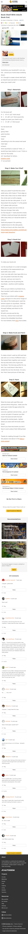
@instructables (8, 915)
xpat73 (7, 667)
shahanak (7, 721)
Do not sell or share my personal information (14, 928)
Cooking (4, 885)
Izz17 (6, 739)
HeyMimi (7, 598)
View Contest (14, 459)
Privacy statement (7, 926)
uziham (7, 689)
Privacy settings (17, 926)
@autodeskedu (7, 918)
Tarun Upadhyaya (9, 639)
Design (3, 881)
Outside (4, 890)
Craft (3, 883)
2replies (5, 661)
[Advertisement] (14, 8)
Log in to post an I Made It (14, 511)
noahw (7, 775)
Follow (11, 54)
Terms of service (18, 924)
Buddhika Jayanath (10, 580)
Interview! (7, 65)
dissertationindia (9, 618)
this (17, 321)
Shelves (16, 20)
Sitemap (4, 906)
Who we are (5, 908)
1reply (4, 593)
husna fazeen (8, 817)
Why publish (5, 899)
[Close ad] (26, 6)
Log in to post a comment (14, 853)
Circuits (4, 877)
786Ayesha (8, 706)
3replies (5, 791)
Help (3, 903)
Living (3, 888)
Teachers (4, 892)
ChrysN (7, 835)
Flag (5, 587)
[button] (2, 2)
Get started (4, 901)
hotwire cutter (5, 158)
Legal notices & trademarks (10, 931)
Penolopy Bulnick (9, 797)
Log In (14, 569)
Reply (14, 590)
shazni (4, 20)
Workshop (10, 20)
